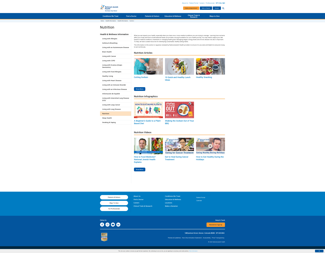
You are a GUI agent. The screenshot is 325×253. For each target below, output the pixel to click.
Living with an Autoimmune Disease (115, 47)
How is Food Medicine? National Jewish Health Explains (145, 159)
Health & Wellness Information (114, 34)
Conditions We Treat (110, 16)
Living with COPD (108, 61)
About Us (185, 3)
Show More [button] (139, 89)
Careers (202, 3)
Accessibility (207, 238)
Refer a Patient (206, 8)
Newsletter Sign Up (215, 225)
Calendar (199, 200)
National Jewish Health (219, 242)
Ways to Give (215, 16)
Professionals (210, 3)
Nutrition (105, 114)
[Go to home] (112, 8)
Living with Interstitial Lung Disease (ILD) (115, 99)
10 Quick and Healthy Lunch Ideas (177, 78)
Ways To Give (114, 203)
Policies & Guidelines (174, 238)
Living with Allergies (109, 39)
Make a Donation (171, 206)
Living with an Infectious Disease (114, 89)
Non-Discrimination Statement (192, 238)
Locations (168, 203)
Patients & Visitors (152, 16)
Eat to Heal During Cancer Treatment (176, 158)
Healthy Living (107, 76)
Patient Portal (193, 3)
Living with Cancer (109, 56)
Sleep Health (107, 118)
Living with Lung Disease (111, 109)
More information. (193, 251)
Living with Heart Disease (111, 80)
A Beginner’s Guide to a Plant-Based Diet (147, 122)
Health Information (111, 21)
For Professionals (114, 209)
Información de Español (111, 94)
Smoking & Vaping (109, 122)
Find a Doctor (131, 16)
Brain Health (107, 52)
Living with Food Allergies (111, 72)
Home (102, 21)
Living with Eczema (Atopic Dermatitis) (112, 66)
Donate (217, 8)
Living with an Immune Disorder (114, 85)
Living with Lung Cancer (111, 105)
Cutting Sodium (141, 77)
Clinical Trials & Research (194, 16)
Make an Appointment (191, 8)
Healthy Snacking (204, 77)
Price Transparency (218, 238)
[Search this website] (223, 8)
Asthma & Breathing (109, 43)
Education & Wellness (173, 16)
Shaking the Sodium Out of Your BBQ (179, 122)
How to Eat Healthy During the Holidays (210, 158)
